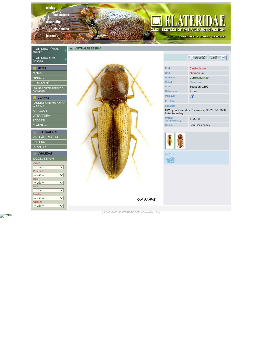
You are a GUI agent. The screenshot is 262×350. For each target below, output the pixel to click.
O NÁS (37, 73)
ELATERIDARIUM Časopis (44, 59)
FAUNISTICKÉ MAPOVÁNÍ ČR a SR (49, 104)
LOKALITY (39, 146)
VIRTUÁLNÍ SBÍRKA (45, 137)
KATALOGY (40, 110)
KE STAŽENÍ (41, 83)
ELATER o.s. (41, 125)
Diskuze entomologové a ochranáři (48, 89)
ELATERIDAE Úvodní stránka (46, 50)
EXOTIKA (39, 141)
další (216, 57)
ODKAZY (38, 78)
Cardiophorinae (199, 77)
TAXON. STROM (43, 158)
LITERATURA (41, 115)
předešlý (199, 57)
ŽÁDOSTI (39, 120)
